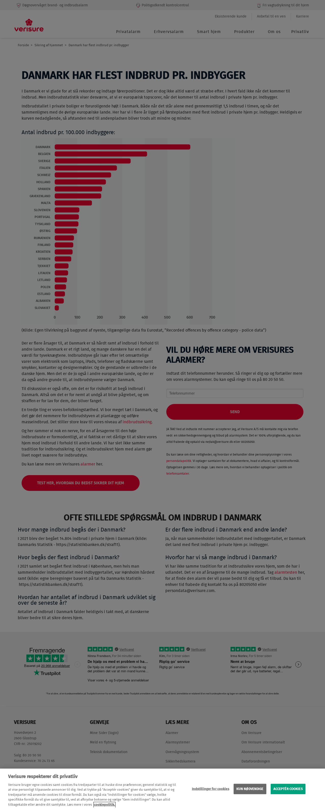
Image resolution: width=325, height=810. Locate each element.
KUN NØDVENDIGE (250, 788)
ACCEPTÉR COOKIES (288, 788)
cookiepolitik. (104, 804)
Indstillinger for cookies (210, 788)
